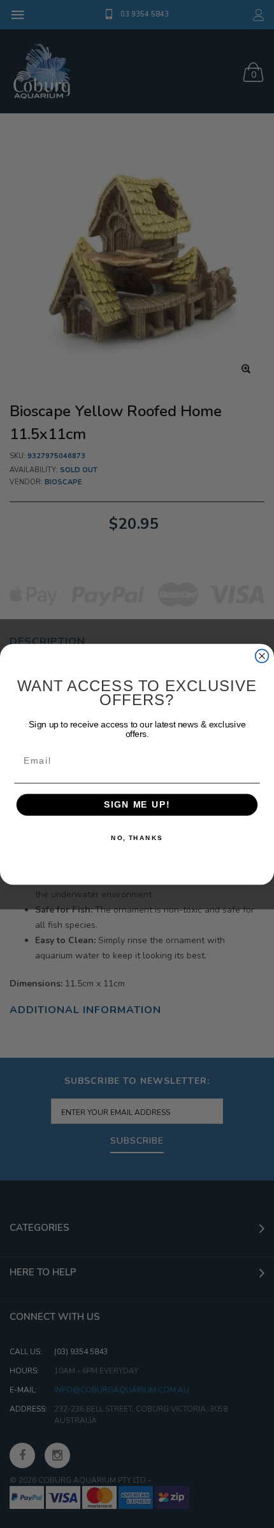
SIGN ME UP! (137, 805)
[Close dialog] (262, 655)
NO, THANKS (137, 837)
